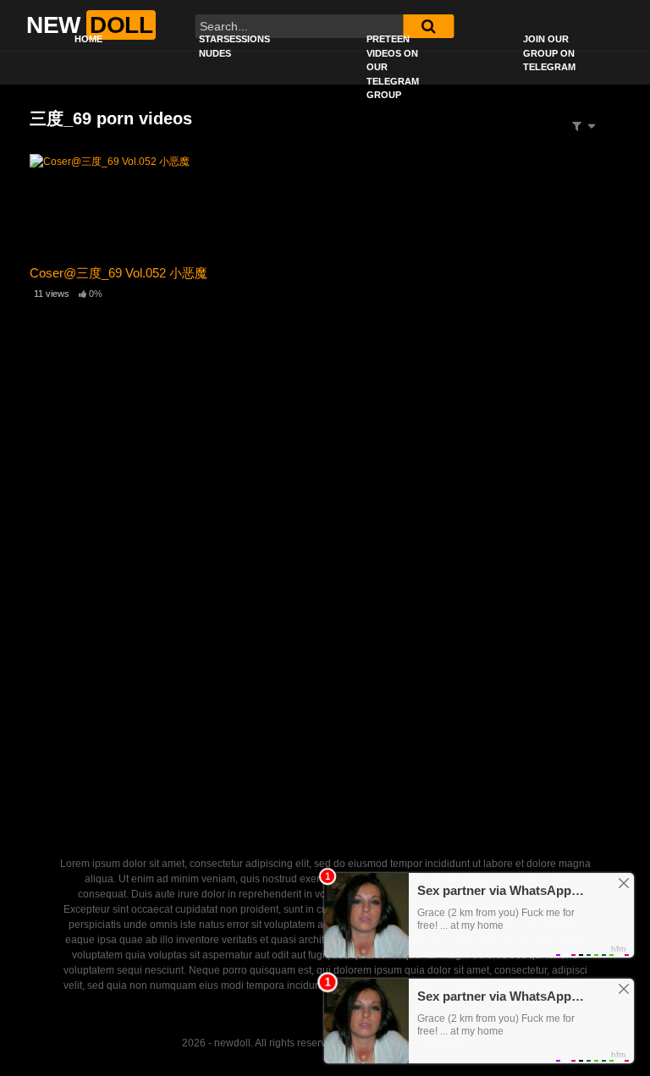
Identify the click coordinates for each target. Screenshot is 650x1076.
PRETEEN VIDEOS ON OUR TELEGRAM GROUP (392, 67)
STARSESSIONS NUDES (234, 46)
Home (88, 39)
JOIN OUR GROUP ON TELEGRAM (549, 53)
